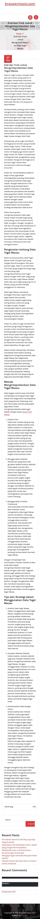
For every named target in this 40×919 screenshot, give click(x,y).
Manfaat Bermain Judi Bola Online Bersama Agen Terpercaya (16, 851)
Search (8, 820)
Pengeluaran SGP (8, 891)
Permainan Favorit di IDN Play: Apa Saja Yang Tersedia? (18, 840)
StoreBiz (24, 915)
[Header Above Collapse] (36, 17)
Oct (8, 59)
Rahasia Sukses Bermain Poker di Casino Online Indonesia (19, 862)
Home (19, 33)
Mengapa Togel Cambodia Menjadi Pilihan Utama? (19, 857)
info (34, 807)
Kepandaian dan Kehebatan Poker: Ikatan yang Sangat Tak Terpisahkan (19, 846)
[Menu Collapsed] (30, 17)
